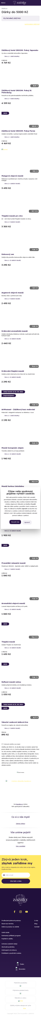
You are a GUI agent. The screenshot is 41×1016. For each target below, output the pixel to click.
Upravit (27, 522)
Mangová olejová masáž (12, 176)
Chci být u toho (15, 881)
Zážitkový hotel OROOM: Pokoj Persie (18, 131)
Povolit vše (15, 522)
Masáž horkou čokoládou (13, 486)
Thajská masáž (8, 642)
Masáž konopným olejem (13, 448)
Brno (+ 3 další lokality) (12, 99)
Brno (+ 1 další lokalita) (12, 56)
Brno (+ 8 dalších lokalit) (12, 222)
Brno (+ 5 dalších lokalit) (12, 728)
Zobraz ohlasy (20, 823)
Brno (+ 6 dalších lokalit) (12, 183)
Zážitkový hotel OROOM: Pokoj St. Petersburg (17, 91)
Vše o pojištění (20, 846)
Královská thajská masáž (13, 371)
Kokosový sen (8, 254)
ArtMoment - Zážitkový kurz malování (18, 409)
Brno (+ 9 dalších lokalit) (12, 569)
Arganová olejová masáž (13, 293)
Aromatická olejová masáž (13, 603)
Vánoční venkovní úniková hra (15, 722)
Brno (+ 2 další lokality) (12, 415)
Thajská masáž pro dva (12, 216)
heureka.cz (19, 804)
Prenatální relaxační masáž (14, 563)
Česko (22, 964)
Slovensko (22, 969)
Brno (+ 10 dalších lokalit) (13, 260)
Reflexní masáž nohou (11, 682)
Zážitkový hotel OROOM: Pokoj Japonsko (20, 50)
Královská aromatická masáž (15, 331)
